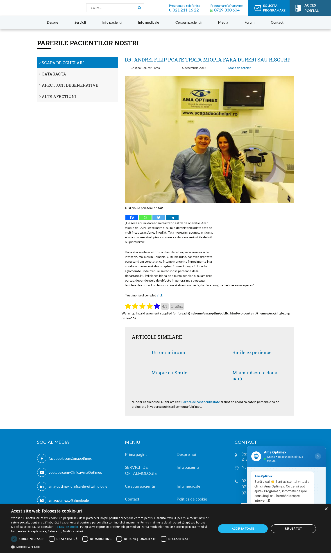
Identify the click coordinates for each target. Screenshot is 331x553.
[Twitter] (158, 215)
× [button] (326, 509)
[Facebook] (131, 215)
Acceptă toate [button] (243, 528)
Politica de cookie (67, 527)
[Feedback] (7, 111)
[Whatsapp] (145, 215)
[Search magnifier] (139, 8)
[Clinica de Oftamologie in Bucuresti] (22, 7)
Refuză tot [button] (293, 528)
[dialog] (165, 528)
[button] (110, 547)
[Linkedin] (172, 215)
